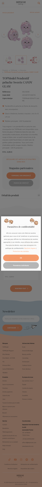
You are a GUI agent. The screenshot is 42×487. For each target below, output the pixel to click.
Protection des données (21, 251)
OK (21, 258)
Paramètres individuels (21, 265)
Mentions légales (30, 248)
